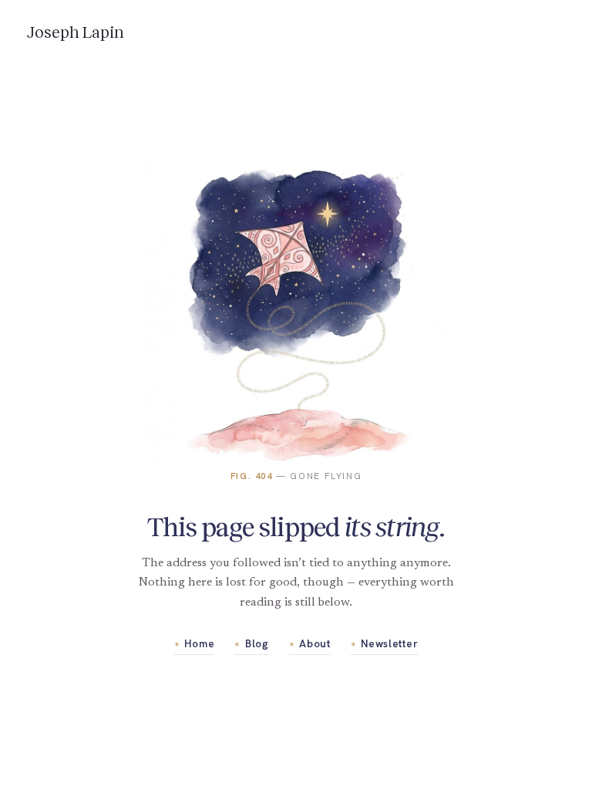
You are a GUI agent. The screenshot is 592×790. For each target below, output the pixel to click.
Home (194, 643)
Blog (251, 643)
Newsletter (385, 643)
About (310, 643)
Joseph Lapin (75, 32)
